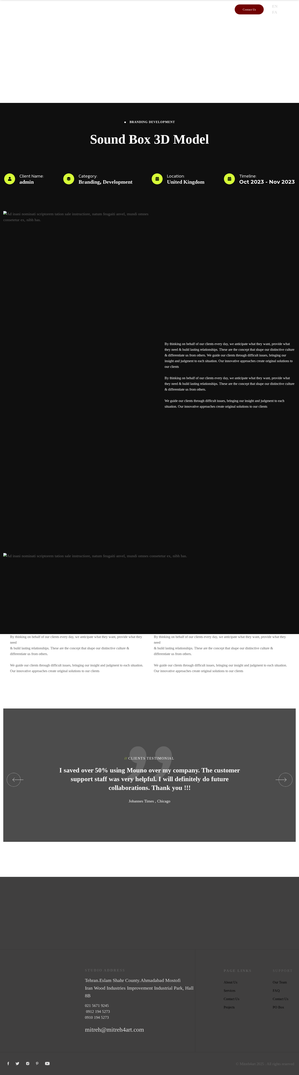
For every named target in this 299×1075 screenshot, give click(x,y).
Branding (139, 122)
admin (26, 182)
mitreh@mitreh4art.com (114, 1029)
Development (162, 122)
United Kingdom (185, 182)
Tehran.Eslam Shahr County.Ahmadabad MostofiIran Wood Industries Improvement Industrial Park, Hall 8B (139, 988)
